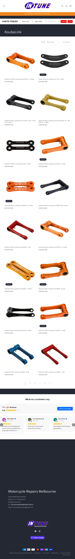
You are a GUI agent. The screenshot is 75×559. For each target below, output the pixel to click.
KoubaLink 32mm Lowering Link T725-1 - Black (51, 79)
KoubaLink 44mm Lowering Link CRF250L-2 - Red (17, 247)
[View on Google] (4, 420)
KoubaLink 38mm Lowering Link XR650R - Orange (52, 289)
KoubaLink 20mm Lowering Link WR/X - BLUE (17, 372)
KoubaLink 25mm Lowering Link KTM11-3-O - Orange (53, 247)
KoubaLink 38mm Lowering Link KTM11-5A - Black (18, 330)
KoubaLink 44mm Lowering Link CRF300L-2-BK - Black (53, 205)
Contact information (65, 553)
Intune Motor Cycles (18, 553)
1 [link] (25, 383)
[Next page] (50, 383)
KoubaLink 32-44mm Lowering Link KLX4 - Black (17, 164)
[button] (4, 6)
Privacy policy (46, 553)
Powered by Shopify (28, 553)
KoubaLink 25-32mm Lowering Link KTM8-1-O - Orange (19, 79)
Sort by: (43, 42)
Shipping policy (55, 553)
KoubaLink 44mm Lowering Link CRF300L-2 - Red (51, 372)
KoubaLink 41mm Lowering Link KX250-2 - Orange (52, 330)
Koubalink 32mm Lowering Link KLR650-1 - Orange (18, 289)
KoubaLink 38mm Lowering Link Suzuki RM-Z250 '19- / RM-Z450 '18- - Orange (54, 121)
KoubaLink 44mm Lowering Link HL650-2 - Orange (52, 164)
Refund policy (37, 553)
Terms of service (66, 554)
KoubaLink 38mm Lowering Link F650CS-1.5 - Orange (19, 205)
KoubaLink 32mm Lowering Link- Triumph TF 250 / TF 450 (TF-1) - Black (20, 121)
